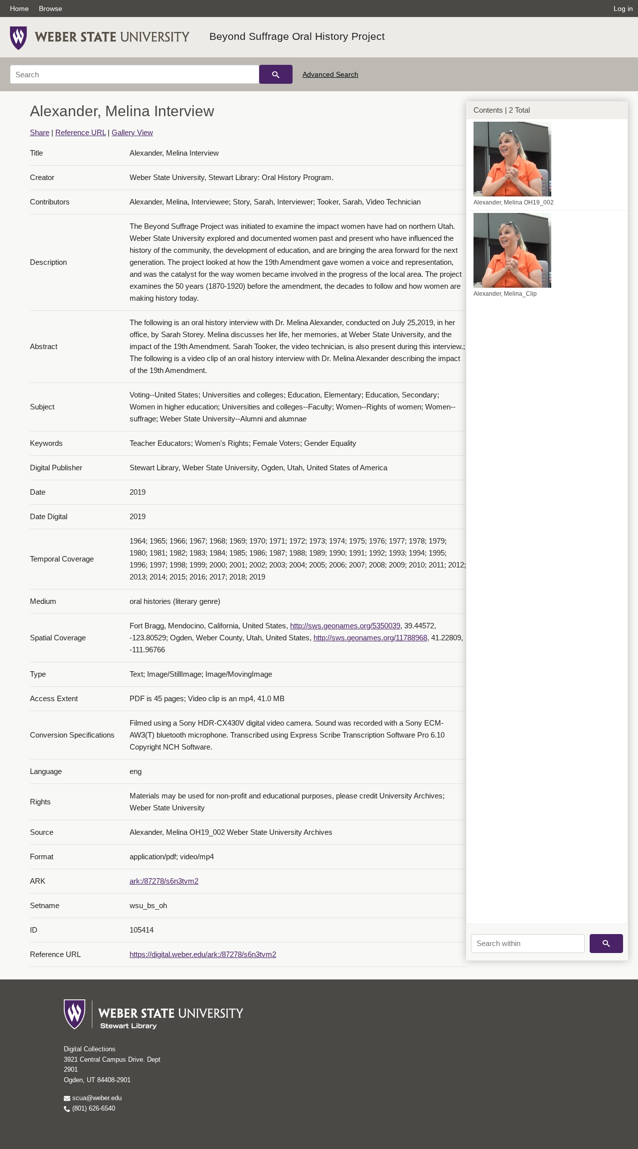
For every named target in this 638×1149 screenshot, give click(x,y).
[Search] (276, 74)
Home (19, 8)
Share (39, 132)
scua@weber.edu (96, 1098)
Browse (50, 8)
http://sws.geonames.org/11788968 (370, 637)
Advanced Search (330, 74)
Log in (623, 8)
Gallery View (132, 132)
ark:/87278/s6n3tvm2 (164, 881)
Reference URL (80, 132)
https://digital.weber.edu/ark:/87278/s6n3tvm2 (203, 954)
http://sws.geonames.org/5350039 (345, 625)
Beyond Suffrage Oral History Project (297, 36)
